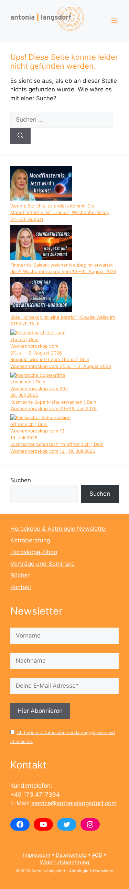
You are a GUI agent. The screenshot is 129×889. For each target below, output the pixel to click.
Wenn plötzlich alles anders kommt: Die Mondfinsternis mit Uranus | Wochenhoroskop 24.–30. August (59, 212)
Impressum (36, 855)
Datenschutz (71, 855)
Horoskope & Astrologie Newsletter (58, 528)
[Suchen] (20, 136)
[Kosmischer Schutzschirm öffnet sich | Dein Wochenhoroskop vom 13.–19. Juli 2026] (41, 427)
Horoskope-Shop (33, 552)
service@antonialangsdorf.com (74, 803)
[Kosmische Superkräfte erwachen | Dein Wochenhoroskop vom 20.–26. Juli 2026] (41, 385)
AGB (97, 855)
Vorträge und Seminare (42, 563)
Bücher (20, 575)
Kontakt (20, 587)
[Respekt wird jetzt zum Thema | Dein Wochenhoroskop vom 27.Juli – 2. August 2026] (41, 342)
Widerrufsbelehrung (64, 862)
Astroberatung (30, 540)
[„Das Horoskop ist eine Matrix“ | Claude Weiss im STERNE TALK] (41, 295)
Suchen (20, 480)
